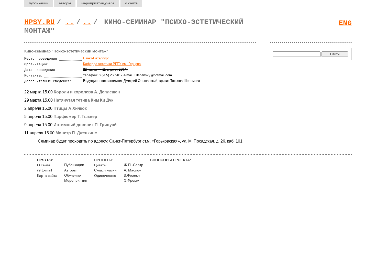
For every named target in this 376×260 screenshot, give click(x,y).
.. (69, 22)
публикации (38, 3)
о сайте (131, 3)
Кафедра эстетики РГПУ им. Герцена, (112, 64)
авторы (65, 3)
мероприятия (98, 3)
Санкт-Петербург (96, 58)
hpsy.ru (39, 22)
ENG (345, 23)
